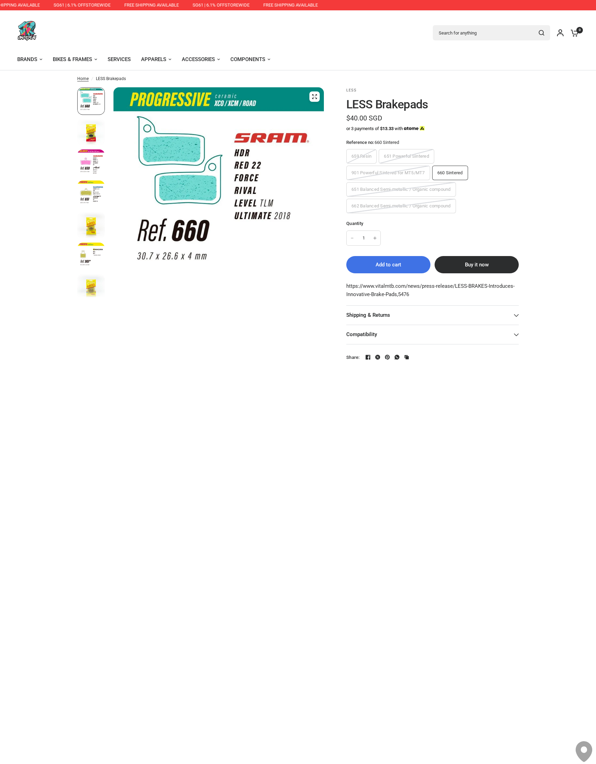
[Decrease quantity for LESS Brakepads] (352, 238)
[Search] (541, 32)
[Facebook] (368, 357)
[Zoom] (314, 96)
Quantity (354, 223)
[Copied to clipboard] (407, 357)
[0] (573, 33)
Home (83, 78)
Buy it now (477, 265)
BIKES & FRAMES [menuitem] (72, 59)
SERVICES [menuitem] (119, 59)
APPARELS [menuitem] (153, 59)
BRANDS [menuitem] (27, 59)
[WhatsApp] (397, 357)
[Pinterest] (387, 357)
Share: (353, 357)
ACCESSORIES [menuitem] (198, 59)
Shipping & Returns (368, 315)
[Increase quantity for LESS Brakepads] (374, 238)
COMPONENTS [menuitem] (247, 59)
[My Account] (560, 33)
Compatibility (361, 334)
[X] (378, 357)
